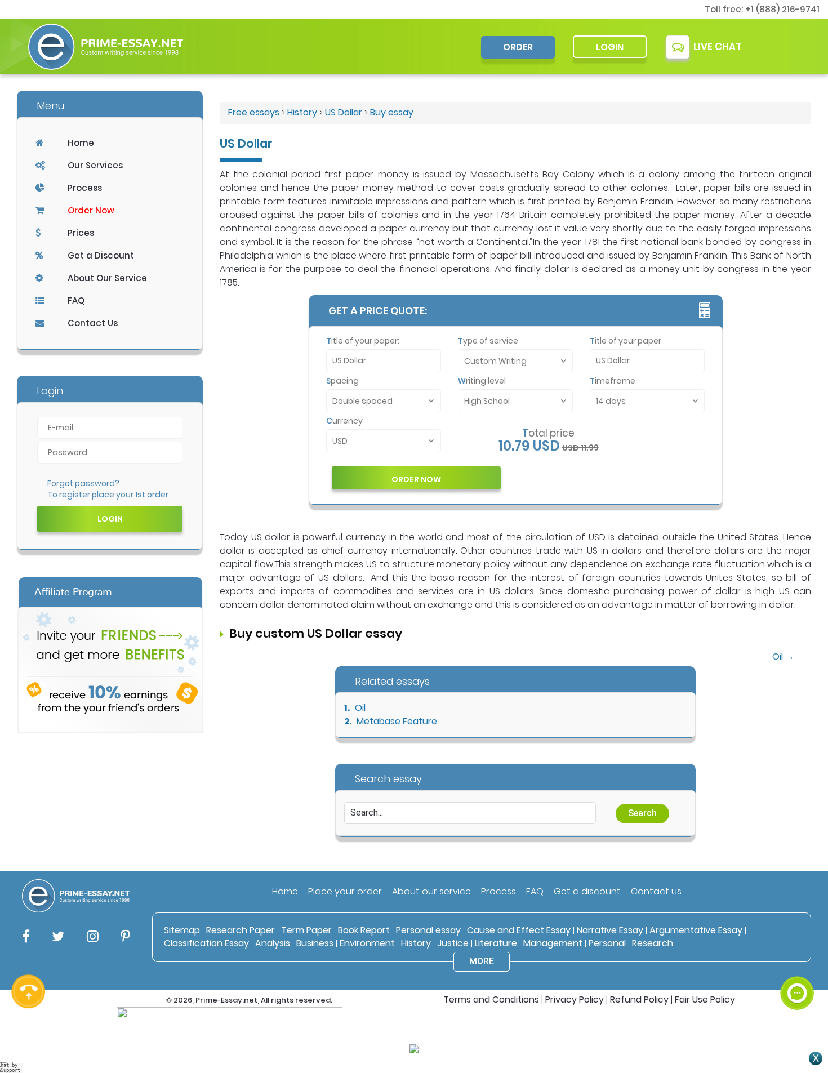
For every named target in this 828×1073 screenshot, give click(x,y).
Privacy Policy (574, 999)
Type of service (488, 340)
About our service (431, 891)
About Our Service (107, 278)
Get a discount (587, 891)
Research (652, 943)
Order (518, 47)
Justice (453, 943)
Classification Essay (206, 943)
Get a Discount (101, 255)
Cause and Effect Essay (519, 930)
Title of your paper (625, 340)
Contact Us (93, 323)
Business (314, 943)
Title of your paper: (362, 340)
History (302, 112)
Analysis (272, 943)
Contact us (656, 891)
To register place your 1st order (107, 494)
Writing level (482, 380)
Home (81, 143)
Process (85, 188)
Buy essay (391, 112)
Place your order (345, 891)
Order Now (91, 210)
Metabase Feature (397, 721)
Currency (344, 420)
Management (552, 943)
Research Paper (240, 930)
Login (610, 47)
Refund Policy (639, 999)
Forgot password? (83, 483)
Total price (548, 433)
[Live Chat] (797, 993)
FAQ (76, 300)
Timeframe (612, 380)
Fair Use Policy (705, 999)
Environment (367, 943)
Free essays (253, 112)
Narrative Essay (610, 930)
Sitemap (182, 930)
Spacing (342, 380)
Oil (360, 707)
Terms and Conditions (491, 999)
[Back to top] (797, 952)
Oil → (783, 656)
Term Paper (306, 930)
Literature (496, 943)
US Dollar (343, 112)
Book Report (364, 930)
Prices (81, 233)
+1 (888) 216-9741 (782, 9)
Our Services (95, 165)
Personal (607, 943)
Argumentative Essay (695, 930)
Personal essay (428, 930)
